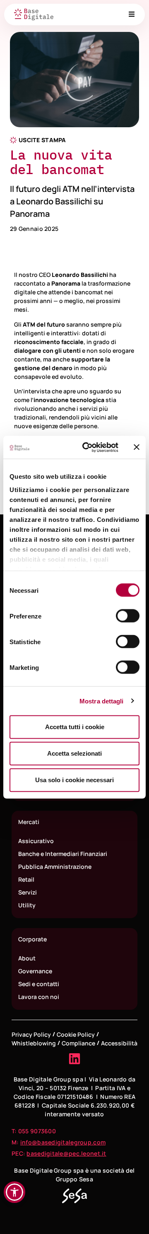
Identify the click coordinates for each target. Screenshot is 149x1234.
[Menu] (131, 14)
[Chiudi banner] (136, 447)
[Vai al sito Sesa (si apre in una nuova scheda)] (74, 1195)
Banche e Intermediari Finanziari (62, 854)
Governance (35, 971)
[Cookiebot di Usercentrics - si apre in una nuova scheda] (87, 447)
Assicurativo (36, 841)
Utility (27, 905)
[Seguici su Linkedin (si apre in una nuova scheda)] (74, 1058)
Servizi (27, 892)
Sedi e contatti (38, 984)
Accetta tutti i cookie (74, 726)
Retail (26, 879)
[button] (14, 1192)
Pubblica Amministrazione (54, 866)
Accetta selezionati (74, 753)
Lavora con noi (38, 997)
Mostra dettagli (101, 700)
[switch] (127, 616)
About (27, 958)
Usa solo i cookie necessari (74, 779)
